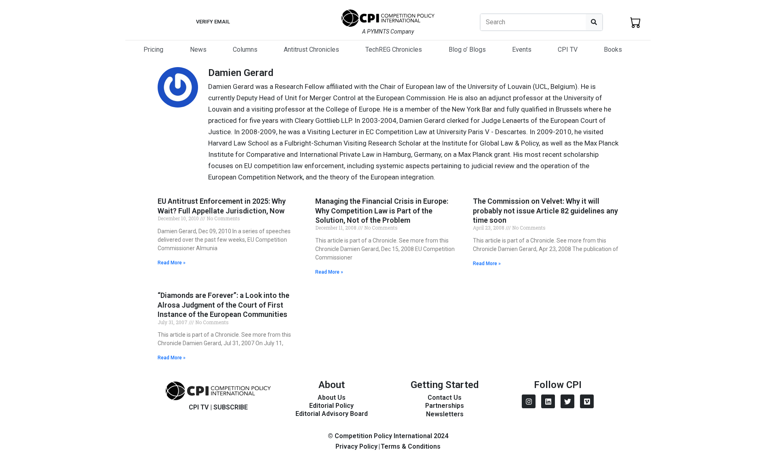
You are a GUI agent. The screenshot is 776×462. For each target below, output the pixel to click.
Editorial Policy (331, 405)
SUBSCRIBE (230, 407)
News (198, 49)
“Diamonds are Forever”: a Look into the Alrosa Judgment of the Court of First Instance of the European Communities (223, 305)
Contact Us (445, 397)
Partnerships (444, 405)
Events (521, 49)
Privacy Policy (356, 446)
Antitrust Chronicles (311, 49)
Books (613, 49)
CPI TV (568, 49)
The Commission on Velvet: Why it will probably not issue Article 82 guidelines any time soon (545, 210)
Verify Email (213, 22)
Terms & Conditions (411, 446)
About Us (332, 397)
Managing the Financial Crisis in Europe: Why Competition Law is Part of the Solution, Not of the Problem (381, 210)
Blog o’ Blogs (467, 49)
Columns (245, 49)
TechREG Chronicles (393, 49)
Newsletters (445, 414)
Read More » (172, 263)
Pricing (153, 49)
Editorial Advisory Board (331, 414)
